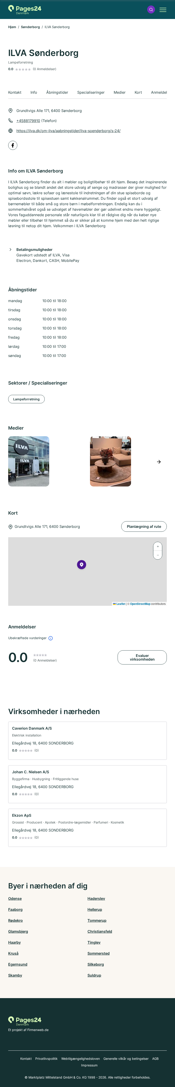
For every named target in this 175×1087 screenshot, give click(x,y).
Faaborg (15, 909)
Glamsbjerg (18, 931)
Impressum (89, 1065)
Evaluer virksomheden (142, 657)
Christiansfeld (100, 931)
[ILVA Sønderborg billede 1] (46, 461)
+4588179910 (28, 120)
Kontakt (26, 1058)
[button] (151, 9)
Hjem (12, 27)
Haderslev (96, 898)
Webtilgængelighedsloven (80, 1058)
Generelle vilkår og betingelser (126, 1058)
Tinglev (94, 942)
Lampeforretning (26, 399)
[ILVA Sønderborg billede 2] (128, 461)
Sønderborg (30, 27)
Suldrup (94, 975)
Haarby (14, 942)
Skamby (15, 975)
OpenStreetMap (140, 604)
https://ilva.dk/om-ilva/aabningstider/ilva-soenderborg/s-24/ (68, 130)
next (158, 462)
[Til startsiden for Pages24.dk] (24, 9)
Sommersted (99, 953)
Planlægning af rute (144, 526)
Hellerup (95, 909)
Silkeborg (96, 964)
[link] (87, 741)
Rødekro (15, 920)
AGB (155, 1058)
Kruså (13, 953)
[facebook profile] (12, 145)
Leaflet (120, 604)
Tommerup (97, 920)
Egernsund (17, 964)
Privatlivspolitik (46, 1058)
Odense (15, 898)
